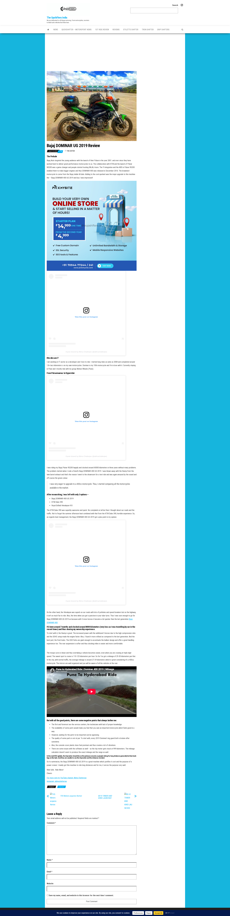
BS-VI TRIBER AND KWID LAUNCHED (105, 797)
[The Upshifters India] (48, 29)
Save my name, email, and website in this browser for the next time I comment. (81, 895)
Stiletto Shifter (130, 29)
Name (50, 860)
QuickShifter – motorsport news (77, 29)
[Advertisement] (115, 51)
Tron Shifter (148, 29)
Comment (51, 823)
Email (49, 872)
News (55, 29)
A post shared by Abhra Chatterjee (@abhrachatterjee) (86, 352)
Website (50, 883)
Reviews (116, 29)
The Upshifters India (57, 17)
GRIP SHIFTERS (163, 29)
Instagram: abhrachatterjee (57, 781)
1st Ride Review (102, 29)
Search (175, 5)
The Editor (71, 151)
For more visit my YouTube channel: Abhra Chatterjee (66, 778)
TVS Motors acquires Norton (71, 796)
